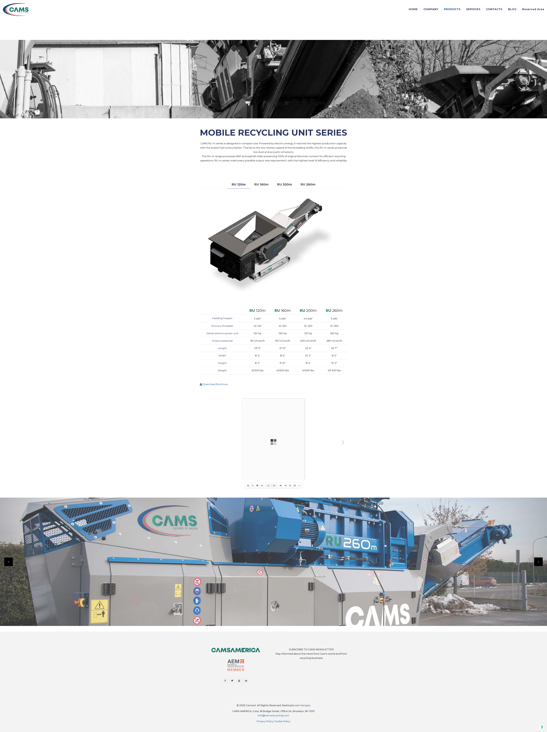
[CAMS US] (16, 9)
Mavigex (305, 705)
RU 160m (261, 184)
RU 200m (284, 184)
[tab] (238, 184)
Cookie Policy (282, 721)
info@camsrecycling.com (273, 715)
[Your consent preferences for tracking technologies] (542, 727)
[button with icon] (225, 681)
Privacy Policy (265, 721)
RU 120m (239, 184)
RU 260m (308, 184)
